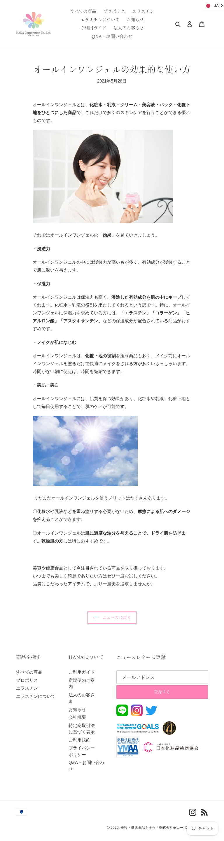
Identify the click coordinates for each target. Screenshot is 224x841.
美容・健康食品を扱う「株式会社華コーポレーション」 (164, 828)
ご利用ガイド (82, 672)
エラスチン (27, 688)
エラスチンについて (35, 696)
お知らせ (77, 709)
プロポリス (27, 680)
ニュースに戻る (116, 617)
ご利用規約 (79, 739)
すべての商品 (29, 672)
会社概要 (77, 717)
